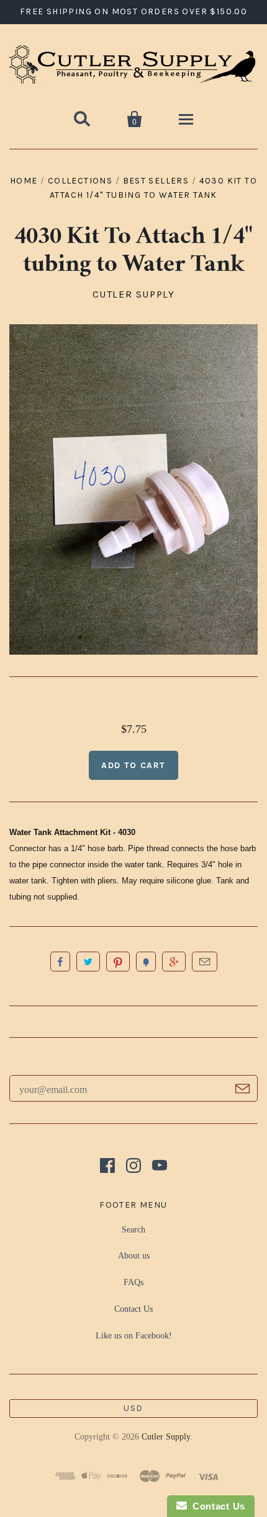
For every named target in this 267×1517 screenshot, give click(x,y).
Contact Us (133, 1309)
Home (24, 180)
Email (204, 961)
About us (134, 1255)
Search (133, 1229)
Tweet (88, 961)
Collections (80, 180)
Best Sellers (156, 180)
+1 (174, 961)
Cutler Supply (134, 294)
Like (60, 961)
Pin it (118, 961)
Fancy (146, 961)
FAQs (133, 1282)
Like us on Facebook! (134, 1335)
